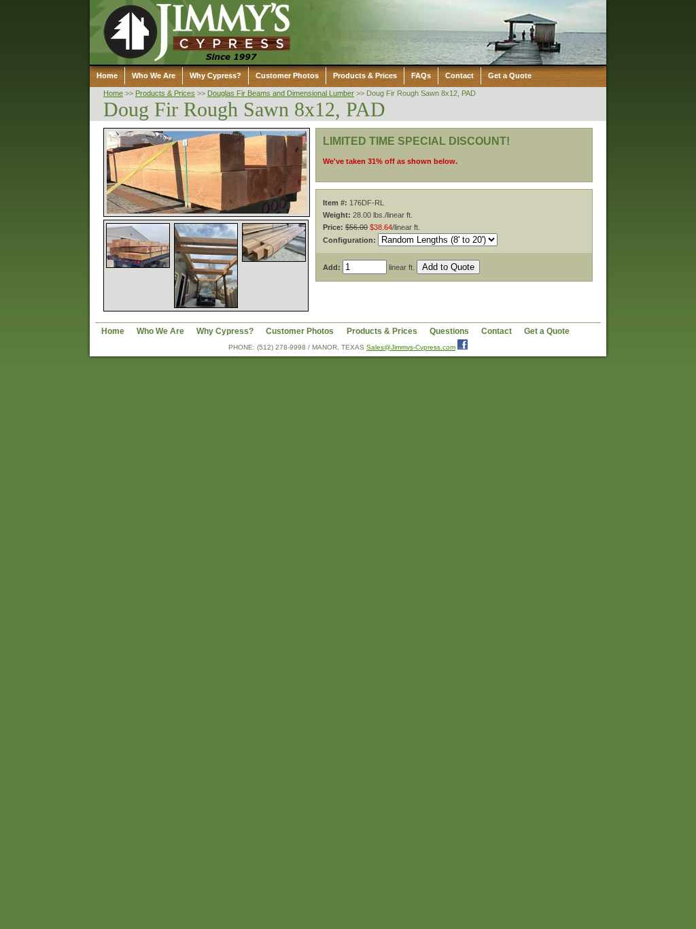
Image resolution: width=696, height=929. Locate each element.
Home (107, 75)
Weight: (337, 215)
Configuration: (349, 240)
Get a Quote (510, 75)
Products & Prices (365, 75)
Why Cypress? (215, 75)
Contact (459, 75)
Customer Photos (287, 75)
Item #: (335, 203)
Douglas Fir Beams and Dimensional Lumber (280, 93)
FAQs (421, 75)
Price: (333, 227)
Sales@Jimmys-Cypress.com (410, 347)
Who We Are (153, 75)
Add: (332, 267)
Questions (449, 330)
